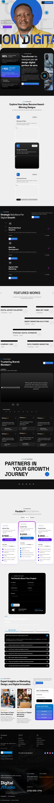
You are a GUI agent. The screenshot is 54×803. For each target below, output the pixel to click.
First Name (13, 582)
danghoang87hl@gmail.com (46, 777)
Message (13, 593)
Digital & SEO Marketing (14, 268)
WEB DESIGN (27, 324)
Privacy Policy (40, 742)
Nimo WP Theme (42, 310)
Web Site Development (14, 248)
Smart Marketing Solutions (36, 321)
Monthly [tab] (22, 517)
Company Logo (7, 344)
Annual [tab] (27, 517)
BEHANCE (45, 717)
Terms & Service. (4, 757)
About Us (20, 738)
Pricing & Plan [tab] (42, 630)
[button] (13, 404)
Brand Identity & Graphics (15, 229)
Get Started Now (9, 539)
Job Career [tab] (27, 630)
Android (10, 312)
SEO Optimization (4, 312)
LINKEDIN (45, 711)
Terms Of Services (41, 740)
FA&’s (19, 745)
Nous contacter (48, 2)
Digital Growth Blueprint (12, 310)
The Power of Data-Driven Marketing (7, 713)
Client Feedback (22, 744)
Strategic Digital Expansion (25, 333)
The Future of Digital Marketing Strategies (24, 714)
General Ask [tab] (12, 630)
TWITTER (44, 714)
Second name (31, 582)
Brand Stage (4, 710)
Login (44, 700)
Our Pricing (20, 742)
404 (37, 745)
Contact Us (39, 738)
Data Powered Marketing (38, 344)
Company (30, 588)
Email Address (14, 588)
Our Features (21, 740)
